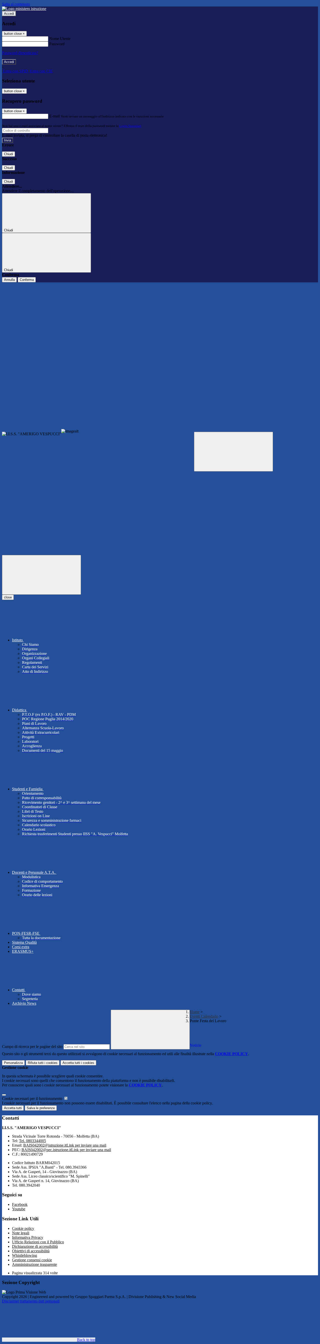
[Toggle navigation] (41, 575)
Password (56, 44)
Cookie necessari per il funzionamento (32, 1098)
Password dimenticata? (20, 53)
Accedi (9, 13)
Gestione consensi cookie (32, 1260)
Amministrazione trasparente (34, 1264)
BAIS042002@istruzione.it (64, 1145)
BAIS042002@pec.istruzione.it (66, 1150)
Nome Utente (59, 38)
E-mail (54, 116)
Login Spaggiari (130, 126)
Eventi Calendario (204, 1016)
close (8, 597)
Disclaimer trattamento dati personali (31, 1301)
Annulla (9, 280)
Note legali (20, 1233)
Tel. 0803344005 (32, 1141)
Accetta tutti (78, 1063)
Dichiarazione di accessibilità (35, 1246)
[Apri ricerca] (233, 451)
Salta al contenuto (16, 4)
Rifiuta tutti (43, 1063)
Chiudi (8, 154)
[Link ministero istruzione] (24, 8)
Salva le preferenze (41, 1108)
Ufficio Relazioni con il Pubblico (38, 1242)
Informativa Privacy (27, 1237)
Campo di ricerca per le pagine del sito (32, 1046)
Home (195, 1012)
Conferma (27, 280)
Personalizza (13, 1063)
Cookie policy (23, 1228)
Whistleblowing (24, 1255)
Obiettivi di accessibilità (31, 1251)
